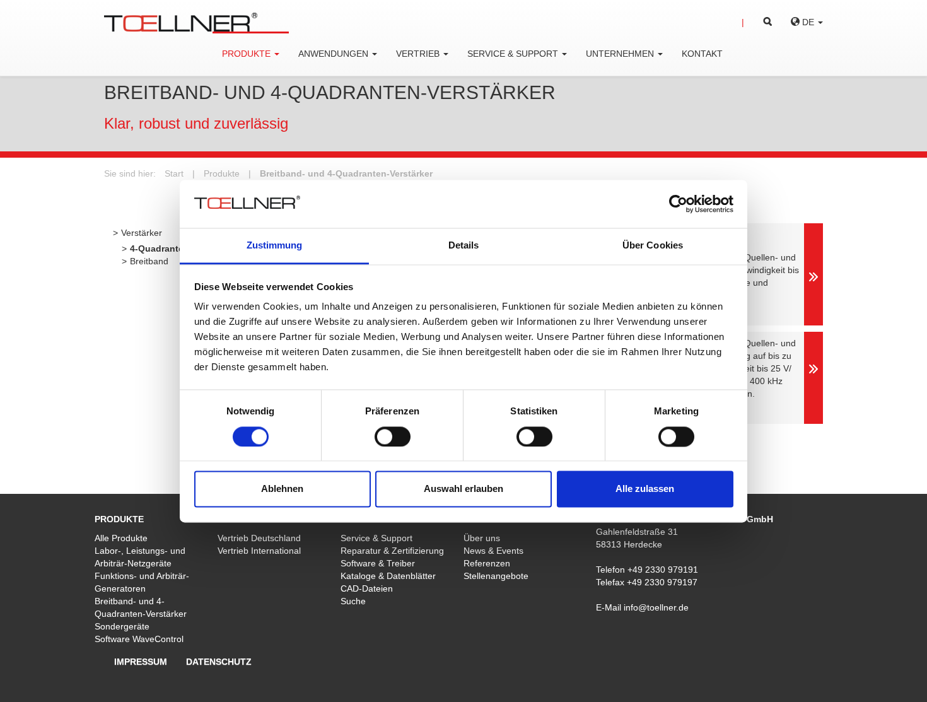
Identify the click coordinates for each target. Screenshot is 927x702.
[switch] (393, 436)
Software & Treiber (378, 563)
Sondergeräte (122, 626)
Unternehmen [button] (621, 54)
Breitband (149, 261)
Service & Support (376, 538)
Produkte (222, 173)
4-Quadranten (159, 248)
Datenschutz (219, 662)
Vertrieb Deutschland (259, 538)
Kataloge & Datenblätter (388, 576)
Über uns (482, 538)
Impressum (140, 662)
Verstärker (141, 233)
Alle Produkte (121, 538)
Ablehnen (282, 489)
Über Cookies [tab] (652, 245)
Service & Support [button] (514, 54)
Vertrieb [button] (419, 54)
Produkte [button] (247, 54)
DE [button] (808, 22)
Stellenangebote (496, 576)
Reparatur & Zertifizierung (392, 551)
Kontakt (702, 54)
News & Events (493, 551)
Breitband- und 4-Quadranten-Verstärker (346, 173)
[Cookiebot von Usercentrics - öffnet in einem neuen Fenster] (678, 203)
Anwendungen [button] (334, 54)
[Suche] (756, 22)
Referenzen (487, 563)
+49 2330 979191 (662, 570)
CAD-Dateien (367, 588)
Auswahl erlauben (463, 489)
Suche (353, 601)
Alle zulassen (644, 489)
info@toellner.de (656, 607)
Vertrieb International (259, 551)
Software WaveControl (139, 639)
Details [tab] (463, 245)
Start (174, 173)
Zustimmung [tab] (275, 245)
